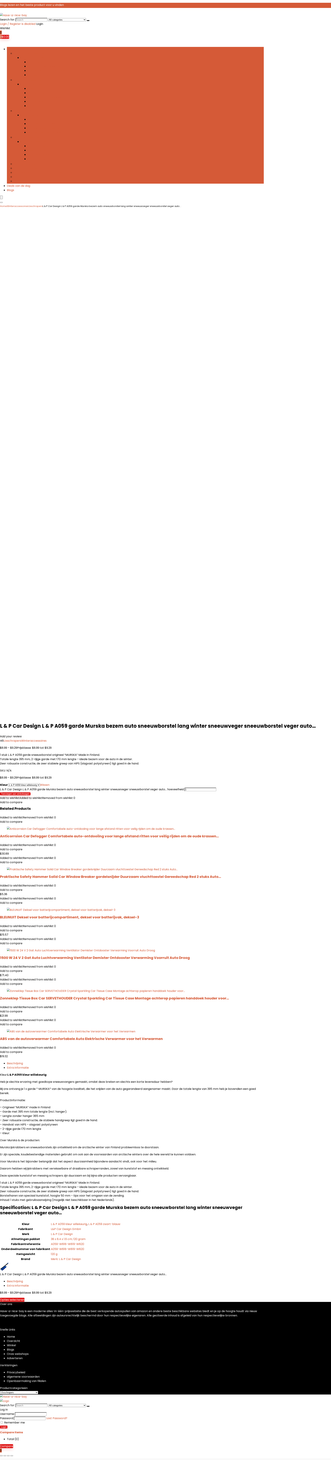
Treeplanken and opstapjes (46, 71)
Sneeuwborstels (38, 155)
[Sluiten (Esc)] (11, 1455)
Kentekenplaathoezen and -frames (38, 173)
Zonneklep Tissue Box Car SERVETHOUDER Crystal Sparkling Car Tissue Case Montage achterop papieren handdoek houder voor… (114, 998)
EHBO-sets (35, 119)
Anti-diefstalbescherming (31, 164)
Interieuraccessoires (28, 80)
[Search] (88, 20)
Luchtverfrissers (38, 93)
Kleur (4, 785)
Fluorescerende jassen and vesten (51, 124)
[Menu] (1, 197)
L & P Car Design (62, 1234)
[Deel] (8, 1455)
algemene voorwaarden (23, 1377)
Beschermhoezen (40, 89)
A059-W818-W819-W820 (67, 1244)
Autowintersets (38, 146)
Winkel (11, 1345)
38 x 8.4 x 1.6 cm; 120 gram (68, 1239)
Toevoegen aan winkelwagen (15, 794)
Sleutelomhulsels (25, 168)
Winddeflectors (38, 75)
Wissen (44, 785)
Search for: (7, 20)
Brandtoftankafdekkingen (45, 66)
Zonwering (35, 106)
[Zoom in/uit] (1, 1455)
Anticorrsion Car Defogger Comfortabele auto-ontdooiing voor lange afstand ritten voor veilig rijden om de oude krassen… (109, 836)
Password (6, 1418)
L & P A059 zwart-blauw (104, 1224)
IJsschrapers (36, 150)
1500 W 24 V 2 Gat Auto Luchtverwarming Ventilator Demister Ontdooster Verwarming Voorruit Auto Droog (95, 957)
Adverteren (15, 1358)
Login (3, 1427)
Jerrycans (21, 177)
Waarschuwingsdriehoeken (46, 132)
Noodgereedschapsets (43, 128)
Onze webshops (18, 1354)
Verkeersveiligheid (26, 111)
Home (3, 206)
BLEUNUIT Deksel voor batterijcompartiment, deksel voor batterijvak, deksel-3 (69, 917)
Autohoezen (36, 62)
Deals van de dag (18, 186)
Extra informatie (18, 1068)
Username (7, 1414)
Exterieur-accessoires (29, 53)
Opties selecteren (12, 1300)
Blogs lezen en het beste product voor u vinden (32, 5)
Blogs (10, 190)
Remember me (14, 1423)
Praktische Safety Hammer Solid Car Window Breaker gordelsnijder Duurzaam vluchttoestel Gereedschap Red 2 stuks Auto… (110, 876)
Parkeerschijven (25, 181)
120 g (54, 1254)
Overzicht (13, 1341)
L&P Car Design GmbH (66, 1229)
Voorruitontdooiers (40, 159)
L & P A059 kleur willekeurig (69, 1224)
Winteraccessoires (26, 137)
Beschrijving (15, 1063)
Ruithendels (35, 101)
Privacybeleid (16, 1372)
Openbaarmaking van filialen (26, 1381)
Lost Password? (56, 1418)
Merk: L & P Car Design (66, 1259)
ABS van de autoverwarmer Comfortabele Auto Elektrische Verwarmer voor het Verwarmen (81, 1038)
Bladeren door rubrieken (23, 49)
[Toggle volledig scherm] (4, 1455)
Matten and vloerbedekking (46, 97)
